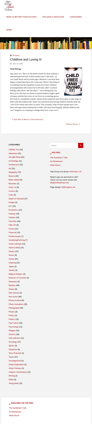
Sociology (16, 55)
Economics (13, 210)
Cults (11, 195)
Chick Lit (12, 187)
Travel (11, 357)
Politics (12, 319)
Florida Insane (15, 236)
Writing (12, 376)
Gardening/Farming (17, 240)
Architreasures (56, 161)
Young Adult (13, 383)
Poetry (11, 315)
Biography (13, 172)
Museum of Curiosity (17, 278)
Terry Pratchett (15, 353)
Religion (12, 330)
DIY (10, 206)
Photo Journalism (16, 304)
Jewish (11, 270)
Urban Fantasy (15, 368)
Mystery (12, 285)
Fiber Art (12, 225)
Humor (11, 259)
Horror (11, 255)
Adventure (13, 153)
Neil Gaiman (14, 293)
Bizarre (12, 176)
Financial (12, 232)
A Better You (14, 150)
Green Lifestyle (15, 244)
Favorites (12, 221)
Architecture (14, 165)
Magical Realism (16, 274)
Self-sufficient (14, 338)
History (12, 251)
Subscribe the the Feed (22, 403)
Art (10, 168)
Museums (13, 282)
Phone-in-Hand (15, 300)
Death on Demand (16, 199)
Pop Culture (14, 323)
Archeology (13, 161)
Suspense (13, 349)
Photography (14, 308)
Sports (11, 346)
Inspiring (12, 263)
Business (12, 184)
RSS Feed (56, 152)
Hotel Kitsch (55, 165)
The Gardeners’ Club (58, 158)
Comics (12, 191)
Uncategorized (15, 361)
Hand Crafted (14, 248)
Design (11, 202)
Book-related (14, 180)
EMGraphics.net (75, 172)
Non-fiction (13, 297)
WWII (11, 380)
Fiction (11, 229)
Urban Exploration (16, 364)
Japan (11, 266)
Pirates (12, 312)
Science (12, 334)
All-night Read (14, 157)
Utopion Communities (18, 372)
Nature (11, 289)
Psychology (13, 327)
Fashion (12, 217)
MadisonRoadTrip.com (59, 183)
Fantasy (12, 214)
